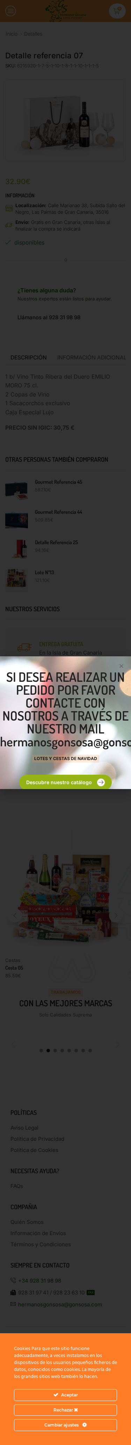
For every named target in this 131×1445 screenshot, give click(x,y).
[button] (121, 666)
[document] (65, 722)
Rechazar (63, 1410)
